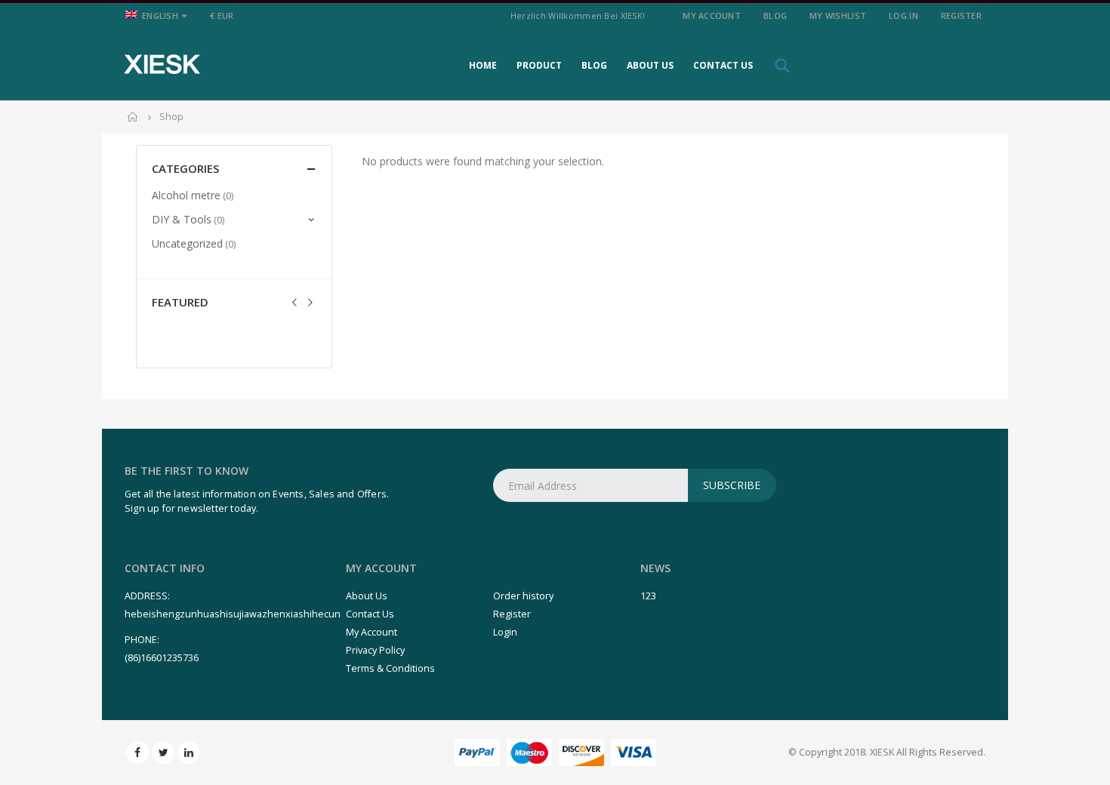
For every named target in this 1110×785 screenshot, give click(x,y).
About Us (650, 65)
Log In (903, 15)
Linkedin (188, 752)
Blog (775, 15)
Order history (523, 596)
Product (539, 65)
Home (483, 65)
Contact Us (723, 65)
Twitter (163, 752)
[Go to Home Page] (133, 117)
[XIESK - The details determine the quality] (163, 64)
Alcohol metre (186, 195)
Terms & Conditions (390, 668)
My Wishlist (837, 15)
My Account (712, 15)
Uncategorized (187, 243)
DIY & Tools (181, 219)
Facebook (137, 752)
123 (648, 596)
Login (505, 632)
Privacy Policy (375, 650)
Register (961, 15)
